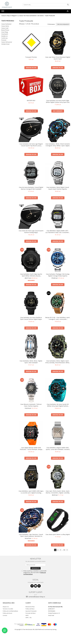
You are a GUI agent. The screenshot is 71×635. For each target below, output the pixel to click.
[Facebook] (32, 586)
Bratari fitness (5, 30)
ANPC (27, 615)
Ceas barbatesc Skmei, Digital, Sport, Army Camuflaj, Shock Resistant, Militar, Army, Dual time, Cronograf (57, 361)
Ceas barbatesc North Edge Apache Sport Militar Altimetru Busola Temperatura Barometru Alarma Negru (31, 275)
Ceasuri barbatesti (6, 24)
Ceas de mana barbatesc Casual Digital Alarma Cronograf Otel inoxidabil (31, 188)
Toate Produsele (50, 15)
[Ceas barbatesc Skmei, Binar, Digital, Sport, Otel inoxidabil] (31, 346)
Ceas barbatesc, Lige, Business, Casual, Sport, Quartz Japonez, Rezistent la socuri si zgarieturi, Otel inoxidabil (31, 535)
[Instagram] (39, 586)
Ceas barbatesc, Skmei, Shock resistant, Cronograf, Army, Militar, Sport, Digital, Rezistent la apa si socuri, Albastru (57, 145)
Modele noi (4, 36)
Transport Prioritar (31, 57)
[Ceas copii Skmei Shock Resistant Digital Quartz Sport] (57, 42)
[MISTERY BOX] (31, 86)
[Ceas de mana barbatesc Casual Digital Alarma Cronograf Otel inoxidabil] (31, 173)
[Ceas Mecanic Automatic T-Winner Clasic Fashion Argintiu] (31, 390)
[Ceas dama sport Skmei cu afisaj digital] (57, 520)
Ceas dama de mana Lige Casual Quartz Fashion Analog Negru (31, 231)
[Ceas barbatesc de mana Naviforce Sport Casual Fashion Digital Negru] (31, 303)
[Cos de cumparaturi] (68, 11)
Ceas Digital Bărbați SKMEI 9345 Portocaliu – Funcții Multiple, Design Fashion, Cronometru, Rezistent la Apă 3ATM (31, 448)
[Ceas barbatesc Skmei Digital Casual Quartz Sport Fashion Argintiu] (57, 173)
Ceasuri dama (5, 26)
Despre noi (6, 606)
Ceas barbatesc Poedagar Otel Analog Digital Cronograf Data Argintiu (57, 275)
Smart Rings (4, 32)
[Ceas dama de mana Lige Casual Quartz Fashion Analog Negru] (31, 216)
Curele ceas (4, 38)
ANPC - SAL (29, 617)
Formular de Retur (31, 613)
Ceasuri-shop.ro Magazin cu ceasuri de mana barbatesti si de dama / (23, 15)
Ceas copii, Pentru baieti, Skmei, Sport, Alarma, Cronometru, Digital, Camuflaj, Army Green (58, 492)
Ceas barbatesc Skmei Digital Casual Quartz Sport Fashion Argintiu (58, 188)
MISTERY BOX (31, 100)
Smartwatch (4, 34)
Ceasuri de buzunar (6, 42)
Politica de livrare (7, 613)
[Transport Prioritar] (31, 43)
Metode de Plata (30, 606)
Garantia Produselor (31, 611)
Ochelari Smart (5, 44)
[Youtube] (35, 586)
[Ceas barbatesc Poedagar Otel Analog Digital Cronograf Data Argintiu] (57, 259)
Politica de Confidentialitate (10, 611)
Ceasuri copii (4, 28)
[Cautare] (68, 4)
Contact (5, 615)
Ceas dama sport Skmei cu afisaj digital (58, 534)
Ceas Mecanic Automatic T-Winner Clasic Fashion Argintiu (31, 405)
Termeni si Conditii (8, 609)
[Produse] (3, 11)
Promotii (3, 40)
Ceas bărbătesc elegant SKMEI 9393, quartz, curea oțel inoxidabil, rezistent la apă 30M (58, 448)
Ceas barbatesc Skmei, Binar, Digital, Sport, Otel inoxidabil (31, 361)
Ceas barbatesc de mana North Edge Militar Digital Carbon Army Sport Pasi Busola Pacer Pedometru (57, 101)
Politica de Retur (30, 609)
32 (64, 550)
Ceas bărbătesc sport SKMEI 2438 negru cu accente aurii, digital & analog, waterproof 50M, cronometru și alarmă (31, 492)
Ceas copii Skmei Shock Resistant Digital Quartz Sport (57, 58)
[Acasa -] (10, 4)
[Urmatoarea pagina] (67, 550)
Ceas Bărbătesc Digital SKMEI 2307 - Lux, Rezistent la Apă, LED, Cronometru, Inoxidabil (57, 231)
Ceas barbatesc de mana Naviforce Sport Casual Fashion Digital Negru (31, 318)
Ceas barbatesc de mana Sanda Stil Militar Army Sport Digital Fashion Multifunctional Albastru (58, 405)
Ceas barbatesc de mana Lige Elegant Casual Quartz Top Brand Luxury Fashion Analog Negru (31, 145)
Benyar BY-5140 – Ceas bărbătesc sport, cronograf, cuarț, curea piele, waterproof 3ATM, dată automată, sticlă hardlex (57, 318)
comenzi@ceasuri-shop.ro (36, 597)
